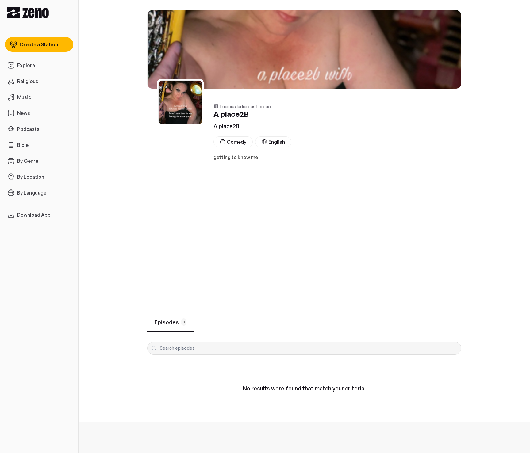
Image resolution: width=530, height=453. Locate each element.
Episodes (170, 322)
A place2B (226, 126)
